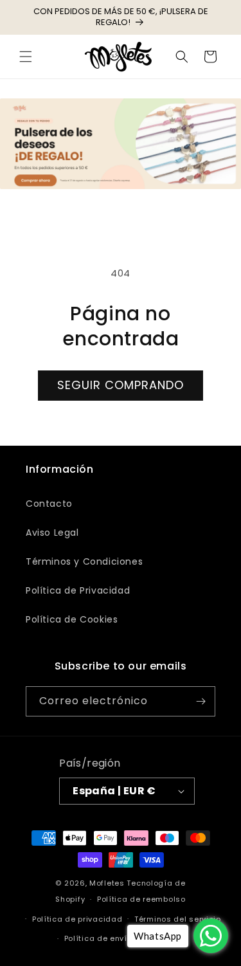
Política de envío (98, 938)
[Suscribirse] (200, 701)
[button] (26, 56)
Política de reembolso (141, 899)
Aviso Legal (52, 532)
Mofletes (107, 883)
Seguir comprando (120, 385)
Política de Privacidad (78, 590)
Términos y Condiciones (84, 561)
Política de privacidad (77, 919)
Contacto (49, 503)
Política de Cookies (72, 619)
